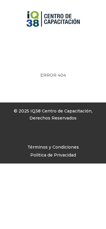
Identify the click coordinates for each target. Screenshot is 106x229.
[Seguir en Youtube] (39, 135)
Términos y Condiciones (53, 147)
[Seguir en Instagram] (27, 135)
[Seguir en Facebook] (15, 135)
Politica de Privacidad (53, 155)
